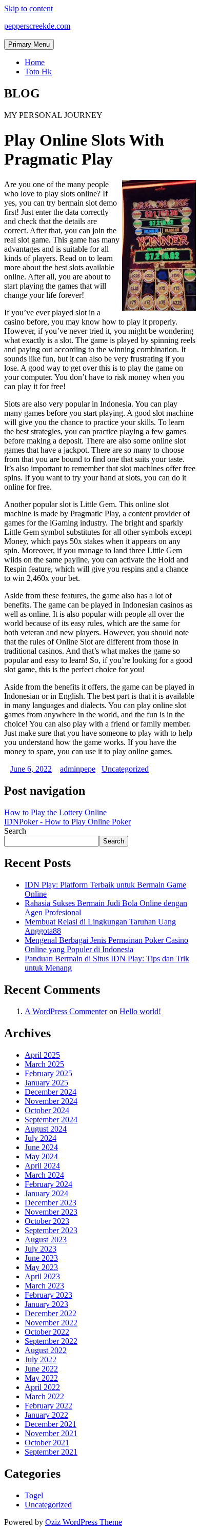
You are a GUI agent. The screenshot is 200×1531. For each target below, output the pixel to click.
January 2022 (46, 1415)
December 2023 (50, 1202)
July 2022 (40, 1359)
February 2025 (48, 1073)
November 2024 (51, 1101)
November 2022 (51, 1322)
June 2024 (41, 1147)
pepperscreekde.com (37, 26)
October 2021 (47, 1442)
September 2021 (51, 1451)
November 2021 (51, 1433)
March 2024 (44, 1175)
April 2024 (42, 1165)
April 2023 (42, 1276)
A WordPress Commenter (66, 1011)
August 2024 (46, 1128)
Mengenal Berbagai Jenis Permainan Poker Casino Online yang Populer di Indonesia (106, 945)
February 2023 (48, 1295)
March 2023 (44, 1285)
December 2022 (50, 1313)
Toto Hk (38, 71)
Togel (34, 1495)
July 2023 (40, 1248)
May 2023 (41, 1267)
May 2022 (41, 1378)
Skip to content (28, 8)
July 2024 (40, 1138)
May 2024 (41, 1156)
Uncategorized (125, 768)
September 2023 (51, 1230)
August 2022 (46, 1350)
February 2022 (48, 1405)
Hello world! (140, 1011)
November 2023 (51, 1211)
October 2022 (47, 1331)
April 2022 (42, 1387)
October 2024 (47, 1110)
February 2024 (48, 1184)
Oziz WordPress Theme (83, 1522)
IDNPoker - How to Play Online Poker (67, 821)
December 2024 (50, 1091)
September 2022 (51, 1341)
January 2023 (46, 1304)
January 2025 (46, 1082)
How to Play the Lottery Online (55, 812)
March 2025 (44, 1064)
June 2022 (41, 1368)
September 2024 (51, 1119)
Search (15, 831)
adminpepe (77, 768)
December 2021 (50, 1424)
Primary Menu (29, 44)
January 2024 (46, 1193)
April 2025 (42, 1055)
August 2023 (46, 1239)
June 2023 (41, 1258)
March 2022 (44, 1396)
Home (35, 62)
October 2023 (47, 1221)
